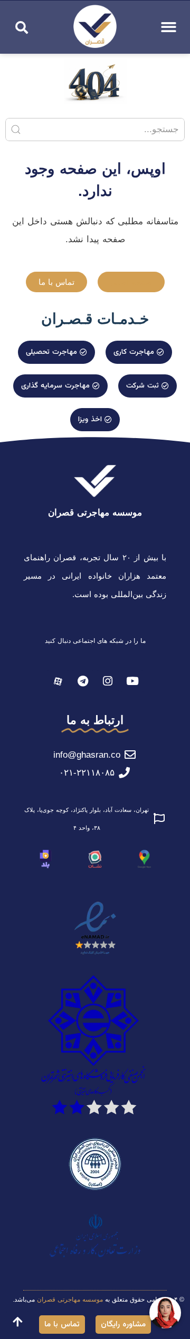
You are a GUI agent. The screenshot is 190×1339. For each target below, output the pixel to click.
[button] (21, 27)
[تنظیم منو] (168, 27)
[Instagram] (108, 681)
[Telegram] (83, 681)
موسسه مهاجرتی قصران (95, 513)
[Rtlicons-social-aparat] (58, 681)
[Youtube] (132, 681)
